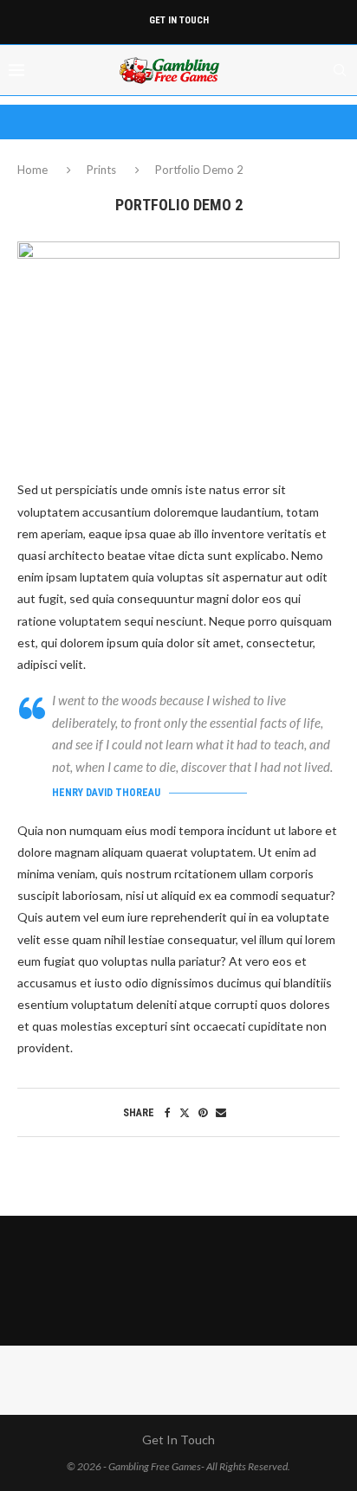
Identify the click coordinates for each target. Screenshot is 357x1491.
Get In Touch (179, 20)
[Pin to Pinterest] (202, 1112)
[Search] (339, 70)
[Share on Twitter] (184, 1112)
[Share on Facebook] (168, 1112)
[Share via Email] (221, 1112)
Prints (101, 170)
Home (33, 170)
